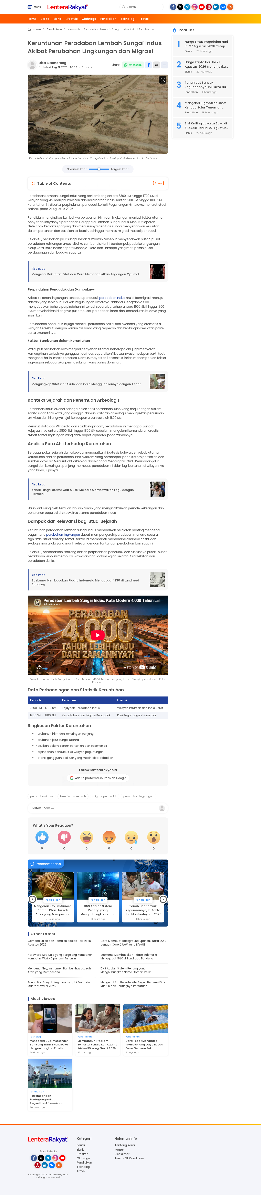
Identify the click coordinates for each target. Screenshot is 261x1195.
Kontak (119, 1149)
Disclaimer (122, 1154)
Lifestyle (72, 19)
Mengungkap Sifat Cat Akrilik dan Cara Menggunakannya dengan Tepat (86, 384)
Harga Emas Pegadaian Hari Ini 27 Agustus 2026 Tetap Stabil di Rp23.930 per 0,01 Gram (206, 44)
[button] (32, 899)
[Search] (124, 7)
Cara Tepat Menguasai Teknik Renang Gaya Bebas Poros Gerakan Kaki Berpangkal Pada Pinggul (144, 1044)
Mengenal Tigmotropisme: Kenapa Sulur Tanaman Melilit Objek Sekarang (205, 105)
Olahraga (89, 19)
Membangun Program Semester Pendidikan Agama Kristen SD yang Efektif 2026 (97, 1044)
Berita (45, 19)
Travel (144, 19)
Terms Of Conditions (129, 1158)
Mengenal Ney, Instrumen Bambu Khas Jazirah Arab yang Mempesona (59, 970)
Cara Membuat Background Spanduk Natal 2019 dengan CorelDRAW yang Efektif (133, 943)
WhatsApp (135, 65)
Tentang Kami (125, 1145)
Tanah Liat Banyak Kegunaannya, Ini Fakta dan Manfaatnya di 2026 (98, 910)
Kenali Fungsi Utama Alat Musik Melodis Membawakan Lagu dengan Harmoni (83, 492)
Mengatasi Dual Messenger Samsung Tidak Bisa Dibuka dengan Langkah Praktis (49, 1044)
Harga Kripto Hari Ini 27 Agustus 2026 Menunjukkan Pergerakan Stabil (206, 64)
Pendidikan (108, 19)
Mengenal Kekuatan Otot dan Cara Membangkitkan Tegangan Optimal (85, 274)
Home (32, 19)
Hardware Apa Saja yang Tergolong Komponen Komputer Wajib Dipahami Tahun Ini (60, 956)
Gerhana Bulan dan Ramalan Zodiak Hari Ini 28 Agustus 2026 (59, 943)
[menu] (30, 7)
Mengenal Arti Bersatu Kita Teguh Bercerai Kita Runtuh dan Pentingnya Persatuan (143, 910)
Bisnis (57, 19)
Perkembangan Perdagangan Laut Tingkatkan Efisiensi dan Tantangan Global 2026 (46, 1099)
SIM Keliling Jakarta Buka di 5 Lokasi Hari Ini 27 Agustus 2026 (206, 125)
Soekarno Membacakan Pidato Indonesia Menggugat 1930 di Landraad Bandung (85, 582)
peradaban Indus (112, 298)
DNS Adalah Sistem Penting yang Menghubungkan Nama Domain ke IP (52, 910)
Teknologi (128, 19)
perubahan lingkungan (63, 534)
